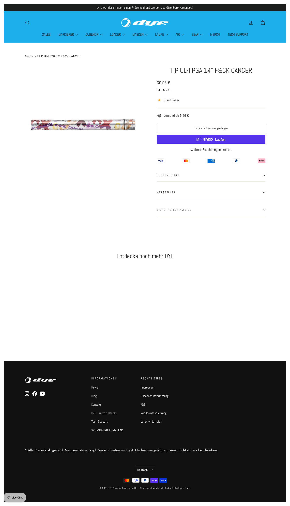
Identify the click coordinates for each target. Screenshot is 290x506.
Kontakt (96, 405)
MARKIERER (66, 34)
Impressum (147, 388)
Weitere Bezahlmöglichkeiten (211, 149)
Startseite (30, 56)
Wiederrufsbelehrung (154, 413)
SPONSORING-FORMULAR (107, 430)
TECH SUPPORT (238, 34)
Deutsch (142, 470)
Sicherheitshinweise (174, 210)
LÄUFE (160, 34)
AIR (178, 34)
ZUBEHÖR (92, 34)
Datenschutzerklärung (155, 396)
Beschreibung (168, 175)
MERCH (215, 34)
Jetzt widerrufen (151, 422)
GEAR (195, 34)
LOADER (116, 34)
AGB (143, 405)
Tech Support (99, 422)
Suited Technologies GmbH (177, 488)
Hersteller (166, 192)
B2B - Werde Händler (104, 413)
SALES (46, 34)
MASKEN (138, 34)
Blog (94, 396)
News (94, 388)
